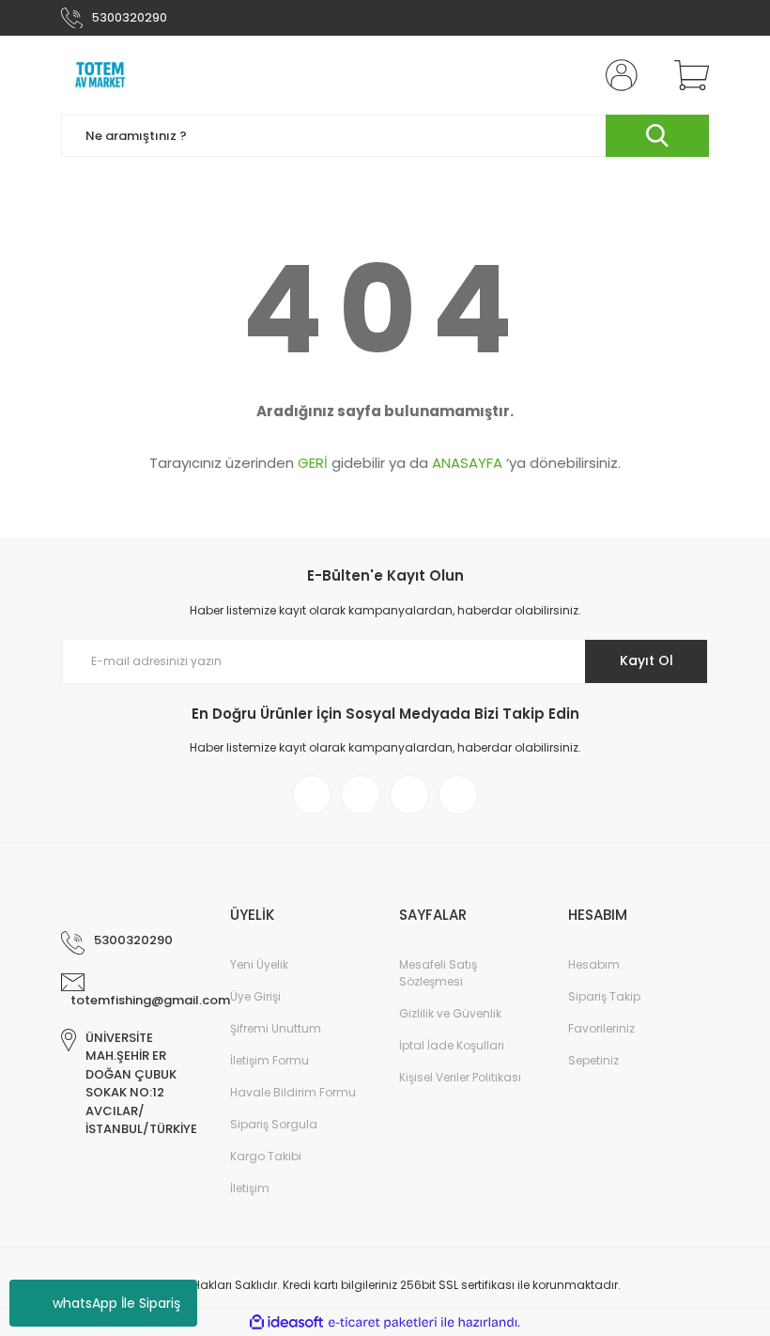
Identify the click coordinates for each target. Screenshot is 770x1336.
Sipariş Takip (604, 996)
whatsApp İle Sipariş (116, 1303)
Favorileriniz (601, 1028)
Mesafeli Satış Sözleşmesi (438, 972)
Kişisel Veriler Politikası (460, 1077)
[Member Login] (618, 75)
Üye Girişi (255, 996)
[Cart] (687, 75)
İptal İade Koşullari (451, 1045)
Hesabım (594, 964)
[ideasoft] (286, 1322)
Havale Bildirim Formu (293, 1092)
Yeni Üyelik (259, 964)
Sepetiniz (593, 1060)
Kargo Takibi (265, 1156)
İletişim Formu (269, 1060)
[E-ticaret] (383, 1321)
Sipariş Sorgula (273, 1124)
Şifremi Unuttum (275, 1028)
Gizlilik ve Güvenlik (450, 1013)
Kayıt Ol (646, 660)
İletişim (250, 1188)
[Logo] (100, 75)
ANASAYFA (467, 463)
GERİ (313, 463)
